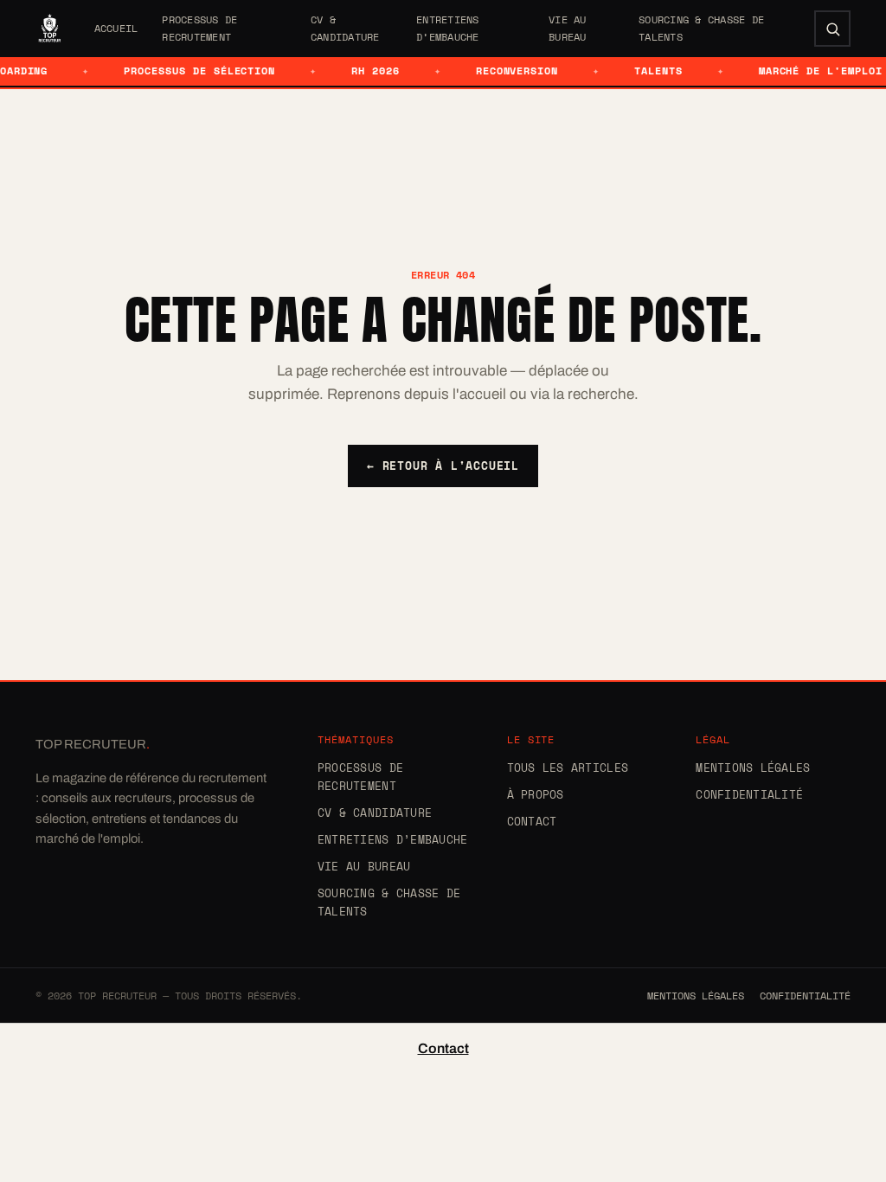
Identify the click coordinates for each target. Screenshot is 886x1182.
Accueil (116, 28)
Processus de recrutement (199, 28)
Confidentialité (749, 794)
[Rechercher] (832, 28)
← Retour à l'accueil (443, 465)
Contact (532, 821)
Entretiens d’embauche (447, 28)
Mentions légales (753, 767)
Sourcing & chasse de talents (701, 28)
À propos (535, 794)
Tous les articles (567, 767)
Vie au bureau (568, 28)
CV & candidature (345, 28)
